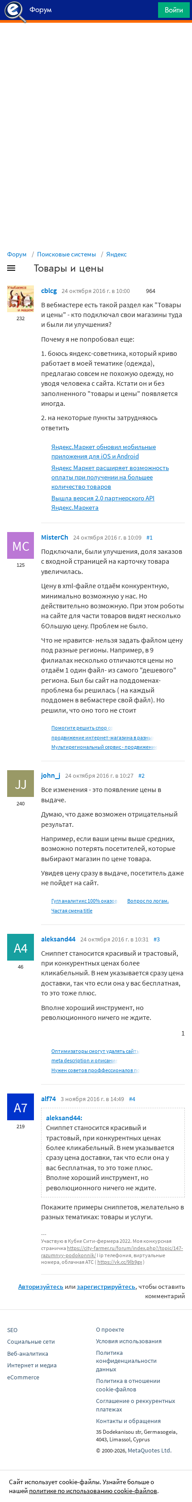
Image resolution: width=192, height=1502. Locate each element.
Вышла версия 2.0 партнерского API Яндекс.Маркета (102, 503)
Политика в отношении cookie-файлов (128, 1385)
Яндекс (116, 254)
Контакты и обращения (128, 1421)
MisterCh (54, 536)
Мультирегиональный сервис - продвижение (104, 746)
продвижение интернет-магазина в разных (102, 737)
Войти (174, 9)
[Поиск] (148, 12)
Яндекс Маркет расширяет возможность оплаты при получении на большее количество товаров (110, 477)
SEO (12, 1330)
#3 (157, 939)
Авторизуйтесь (40, 1286)
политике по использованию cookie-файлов (93, 1490)
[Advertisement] (96, 45)
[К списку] (25, 269)
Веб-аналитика (27, 1353)
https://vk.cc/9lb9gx (119, 1262)
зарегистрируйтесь (106, 1286)
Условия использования (129, 1341)
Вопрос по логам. (148, 900)
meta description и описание (84, 1060)
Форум (17, 254)
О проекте (110, 1329)
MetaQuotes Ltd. (149, 1450)
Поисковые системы (66, 254)
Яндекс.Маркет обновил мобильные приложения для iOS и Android (103, 451)
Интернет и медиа (32, 1365)
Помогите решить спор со (82, 727)
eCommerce (23, 1377)
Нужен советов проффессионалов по (95, 1070)
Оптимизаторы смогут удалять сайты (95, 1051)
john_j (50, 775)
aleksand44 (58, 938)
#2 (141, 776)
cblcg (49, 290)
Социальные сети (31, 1341)
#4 (132, 1099)
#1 (149, 537)
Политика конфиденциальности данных (126, 1361)
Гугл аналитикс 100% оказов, (85, 900)
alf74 (48, 1098)
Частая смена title (71, 910)
